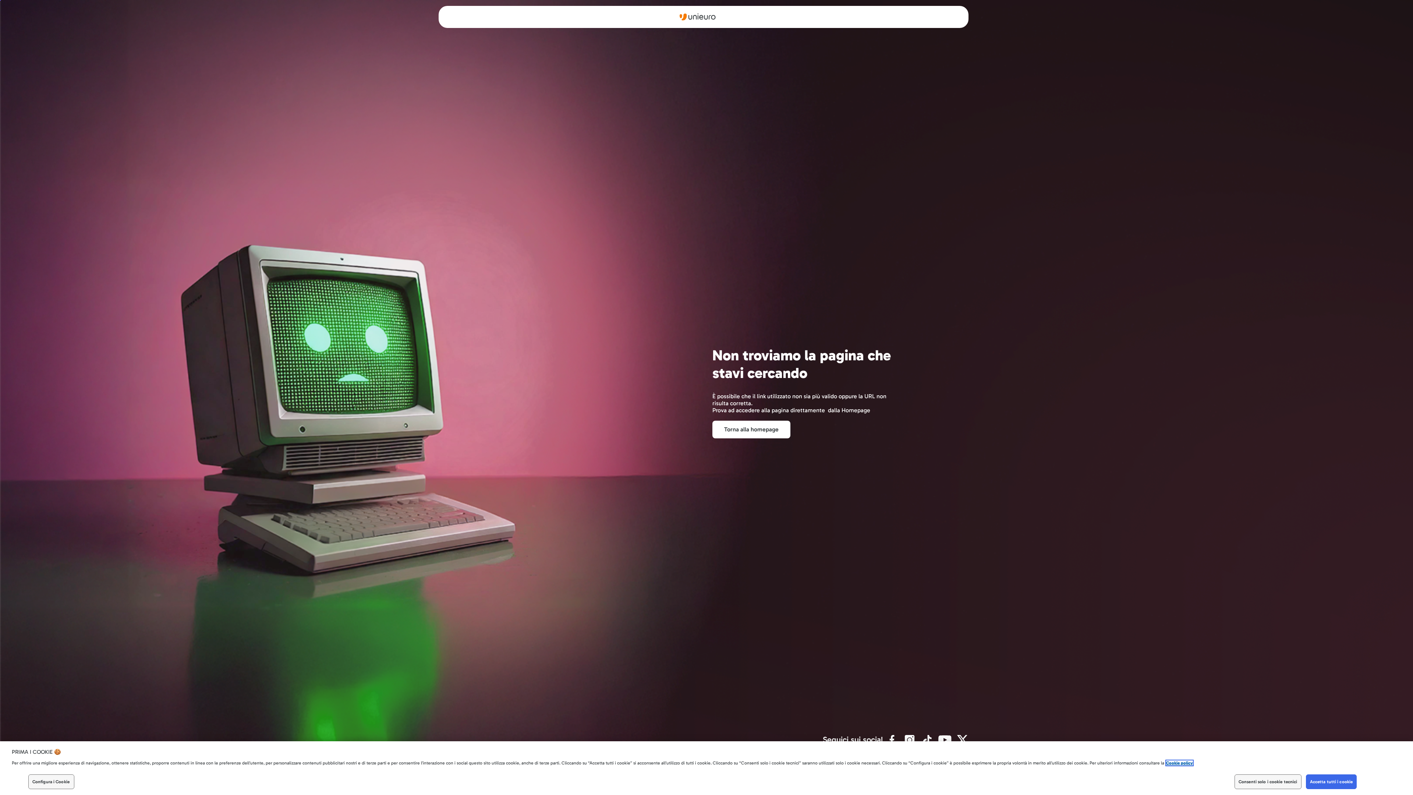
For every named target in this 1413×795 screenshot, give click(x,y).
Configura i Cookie (51, 781)
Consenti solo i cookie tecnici (1268, 781)
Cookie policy (1179, 763)
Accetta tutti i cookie (1331, 781)
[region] (706, 768)
